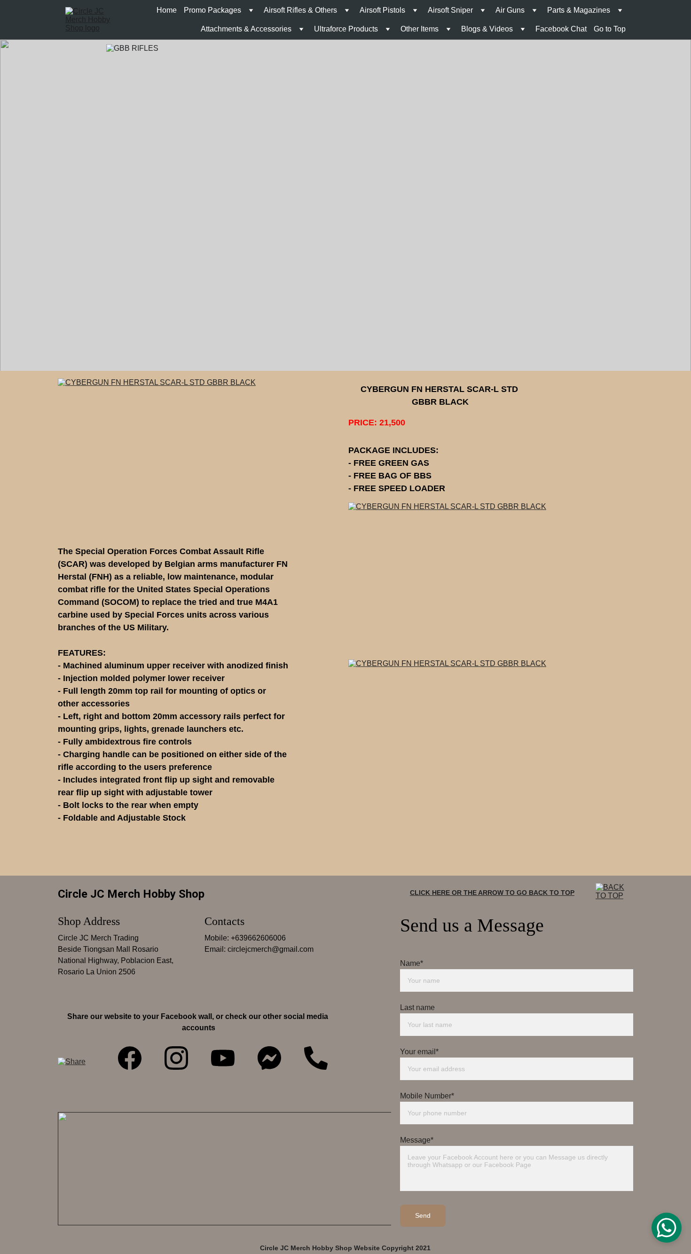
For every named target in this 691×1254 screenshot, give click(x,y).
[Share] (73, 1073)
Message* (416, 1140)
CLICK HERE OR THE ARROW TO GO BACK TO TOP (492, 892)
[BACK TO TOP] (614, 902)
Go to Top (610, 29)
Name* (411, 963)
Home (167, 10)
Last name (417, 1007)
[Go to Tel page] (316, 1058)
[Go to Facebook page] (129, 1058)
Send (423, 1215)
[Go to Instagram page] (176, 1058)
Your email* (419, 1052)
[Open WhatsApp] (667, 1228)
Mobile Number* (427, 1096)
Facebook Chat (561, 29)
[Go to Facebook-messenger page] (269, 1058)
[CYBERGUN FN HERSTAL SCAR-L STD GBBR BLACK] (199, 451)
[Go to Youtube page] (223, 1058)
